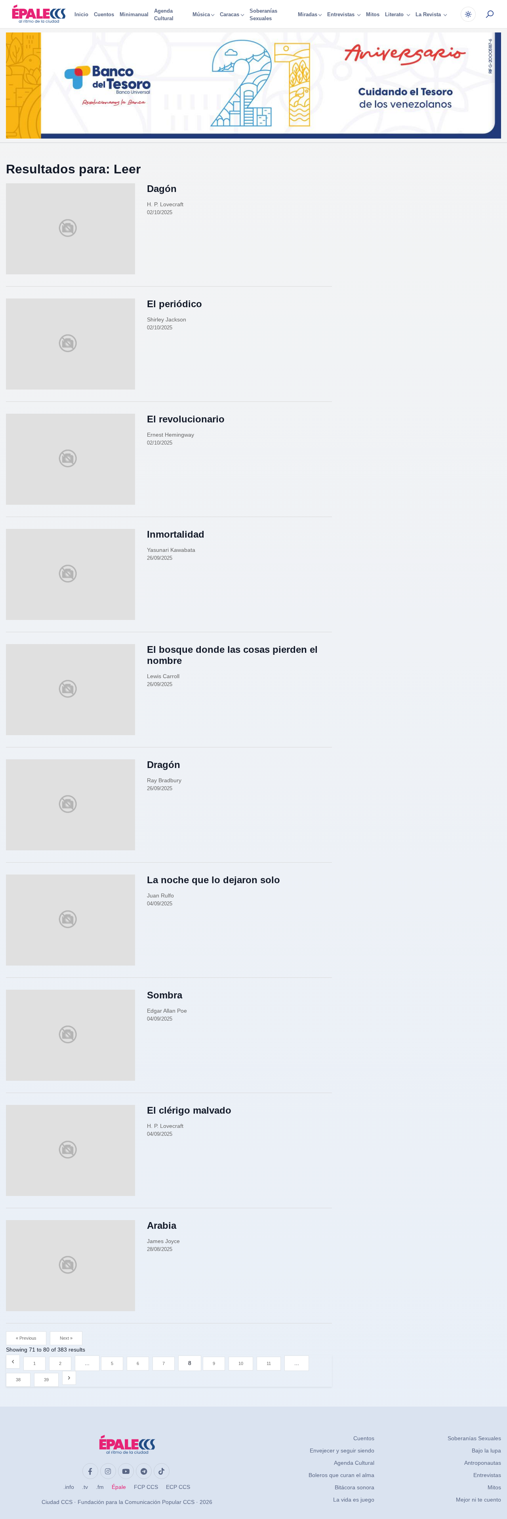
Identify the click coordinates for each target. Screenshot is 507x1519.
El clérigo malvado (189, 1110)
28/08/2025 (159, 1249)
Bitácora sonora (354, 1487)
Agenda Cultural (163, 15)
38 (18, 1379)
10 (240, 1363)
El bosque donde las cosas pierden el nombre (232, 655)
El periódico (174, 303)
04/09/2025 (159, 904)
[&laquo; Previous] (13, 1362)
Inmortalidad (175, 534)
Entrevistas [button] (341, 15)
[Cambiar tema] (468, 14)
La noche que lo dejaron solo (213, 880)
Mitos (372, 14)
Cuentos (104, 14)
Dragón (163, 764)
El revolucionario (186, 419)
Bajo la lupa (486, 1450)
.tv (85, 1487)
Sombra (164, 995)
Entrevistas (487, 1475)
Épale (119, 1487)
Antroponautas (482, 1463)
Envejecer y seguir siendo (342, 1450)
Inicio (81, 14)
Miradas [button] (307, 15)
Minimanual (134, 14)
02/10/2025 (159, 212)
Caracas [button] (229, 15)
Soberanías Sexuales (263, 15)
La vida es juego (353, 1499)
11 (269, 1363)
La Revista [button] (429, 15)
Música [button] (201, 15)
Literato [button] (395, 15)
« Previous (26, 1338)
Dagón (162, 188)
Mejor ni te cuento (478, 1499)
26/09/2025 (159, 558)
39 (46, 1379)
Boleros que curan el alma (341, 1475)
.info (68, 1487)
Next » (66, 1338)
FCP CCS (146, 1487)
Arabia (161, 1225)
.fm (100, 1487)
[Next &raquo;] (69, 1378)
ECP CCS (178, 1487)
